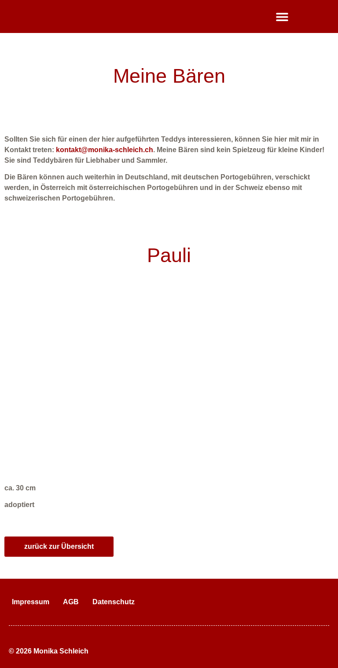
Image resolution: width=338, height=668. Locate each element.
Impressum (30, 602)
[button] (282, 16)
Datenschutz (113, 602)
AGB (71, 602)
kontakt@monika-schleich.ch (104, 149)
